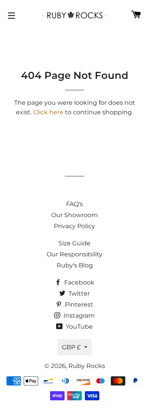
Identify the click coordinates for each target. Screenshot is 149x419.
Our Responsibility (74, 254)
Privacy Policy (74, 226)
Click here (48, 112)
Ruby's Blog (75, 265)
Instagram (78, 315)
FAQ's (74, 204)
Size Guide (74, 243)
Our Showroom (74, 215)
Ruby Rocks (86, 365)
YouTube (78, 326)
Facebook (78, 282)
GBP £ (71, 347)
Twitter (78, 293)
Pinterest (78, 304)
